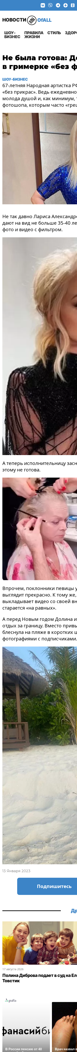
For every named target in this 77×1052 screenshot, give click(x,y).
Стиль (54, 32)
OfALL (27, 20)
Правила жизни (33, 34)
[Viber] (50, 5)
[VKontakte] (43, 5)
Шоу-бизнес (12, 34)
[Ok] (73, 5)
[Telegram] (58, 5)
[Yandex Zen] (65, 5)
